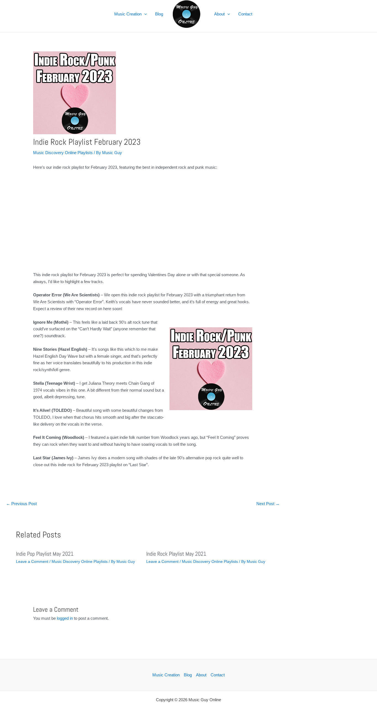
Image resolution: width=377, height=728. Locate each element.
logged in (65, 618)
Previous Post (21, 503)
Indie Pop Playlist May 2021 (44, 553)
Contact (245, 14)
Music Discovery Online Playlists (63, 152)
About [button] (219, 14)
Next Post (268, 503)
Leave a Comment (32, 561)
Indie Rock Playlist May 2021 (176, 553)
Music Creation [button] (128, 14)
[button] (144, 14)
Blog (159, 14)
